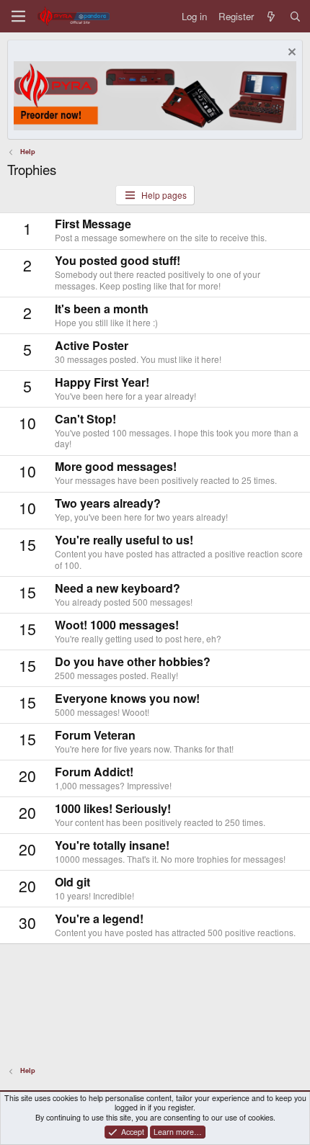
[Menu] (18, 16)
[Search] (295, 16)
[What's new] (271, 16)
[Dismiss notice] (290, 53)
